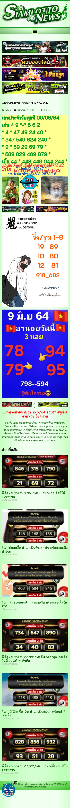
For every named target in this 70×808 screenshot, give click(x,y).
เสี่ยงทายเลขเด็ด (8, 790)
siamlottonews (46, 783)
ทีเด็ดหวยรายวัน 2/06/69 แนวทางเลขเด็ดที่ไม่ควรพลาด (33, 495)
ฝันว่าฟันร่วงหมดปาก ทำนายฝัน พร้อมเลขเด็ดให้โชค (34, 604)
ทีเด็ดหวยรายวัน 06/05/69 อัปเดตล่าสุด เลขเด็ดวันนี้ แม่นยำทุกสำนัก (34, 659)
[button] (35, 31)
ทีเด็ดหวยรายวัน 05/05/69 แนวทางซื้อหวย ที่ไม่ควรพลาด (35, 768)
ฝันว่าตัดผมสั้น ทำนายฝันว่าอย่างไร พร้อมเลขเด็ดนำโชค (35, 549)
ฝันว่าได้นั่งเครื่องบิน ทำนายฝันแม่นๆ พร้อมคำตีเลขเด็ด (33, 713)
